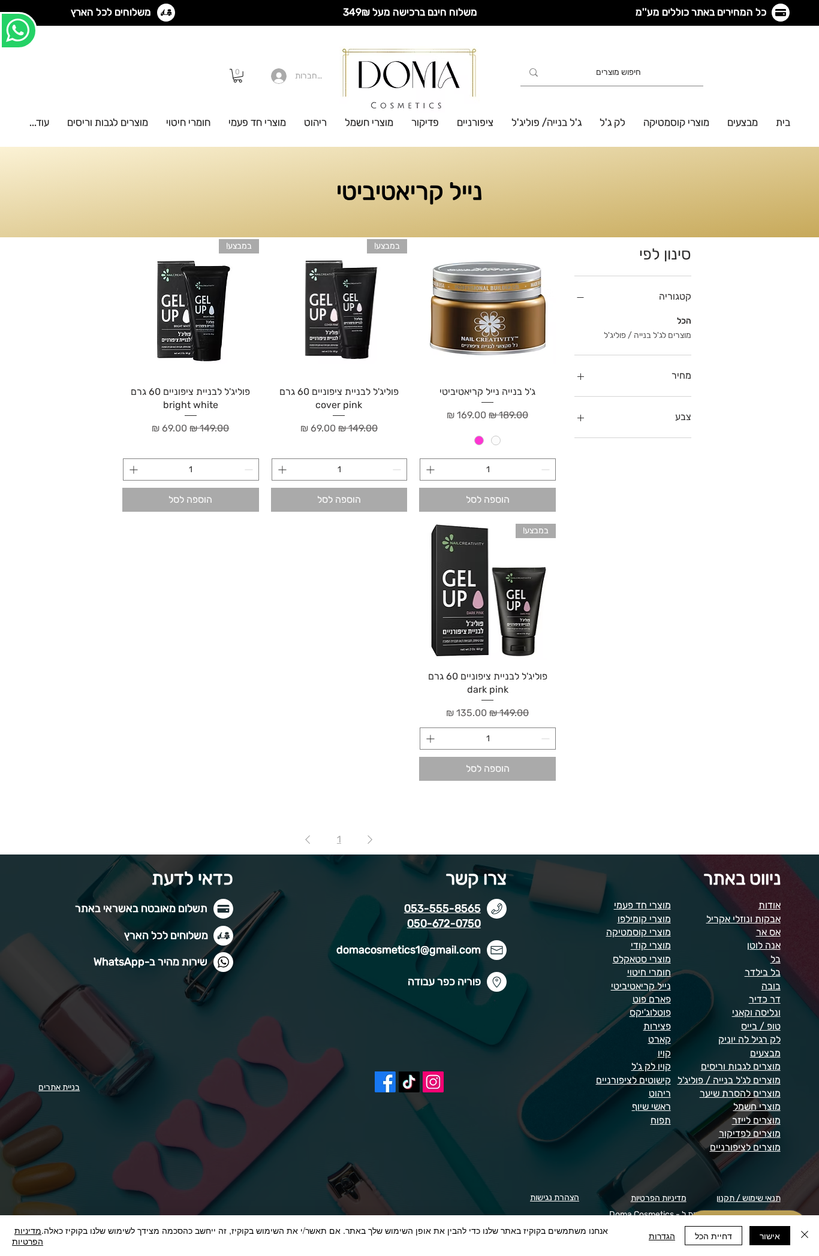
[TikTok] (409, 1081)
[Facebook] (385, 1081)
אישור (770, 1236)
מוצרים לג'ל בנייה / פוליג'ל (647, 335)
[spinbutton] (487, 469)
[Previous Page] (370, 840)
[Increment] (428, 469)
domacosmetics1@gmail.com (408, 949)
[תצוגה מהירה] (487, 307)
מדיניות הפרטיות (27, 1235)
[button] (238, 76)
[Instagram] (433, 1081)
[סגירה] (804, 1235)
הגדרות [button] (662, 1236)
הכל (684, 321)
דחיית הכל (713, 1236)
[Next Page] (307, 840)
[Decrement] (546, 469)
